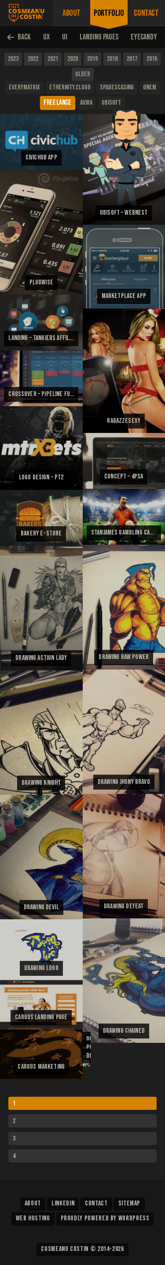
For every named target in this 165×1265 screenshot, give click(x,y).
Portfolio (109, 13)
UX (46, 37)
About (71, 13)
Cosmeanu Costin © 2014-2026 (82, 1249)
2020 (72, 59)
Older (82, 74)
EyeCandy (144, 37)
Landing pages (99, 37)
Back (24, 37)
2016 (152, 59)
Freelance (58, 102)
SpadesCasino (117, 87)
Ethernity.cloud (70, 87)
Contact (146, 13)
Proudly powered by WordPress (105, 1218)
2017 (132, 59)
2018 (112, 59)
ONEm (149, 87)
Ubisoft (111, 103)
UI (64, 37)
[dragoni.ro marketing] (86, 1063)
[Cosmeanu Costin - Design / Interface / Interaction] (26, 13)
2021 (53, 59)
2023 (13, 59)
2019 (92, 59)
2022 (33, 59)
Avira (86, 103)
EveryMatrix (24, 87)
